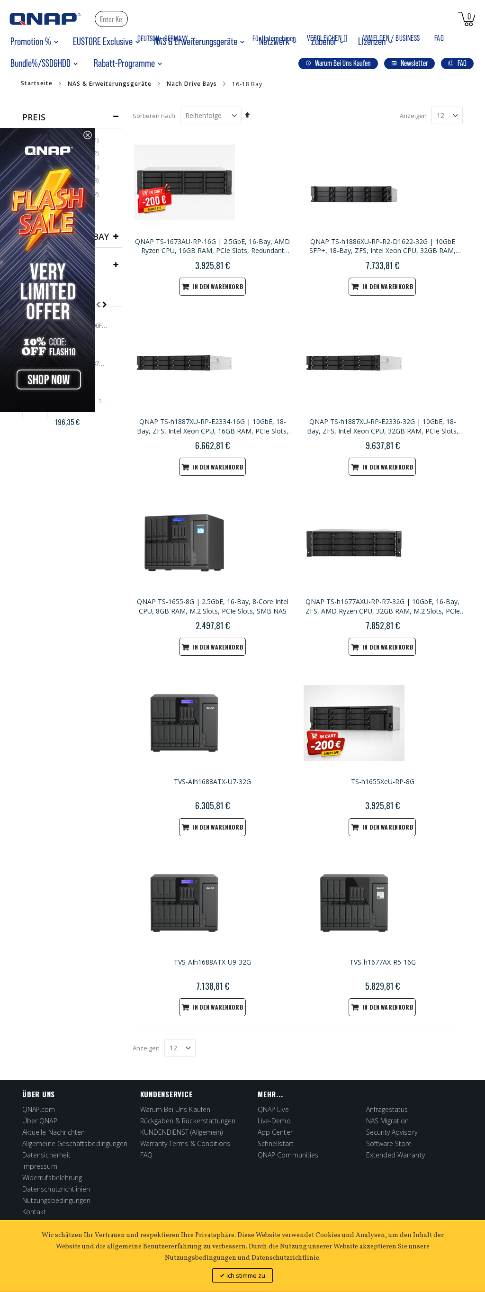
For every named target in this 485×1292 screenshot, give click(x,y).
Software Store (389, 1143)
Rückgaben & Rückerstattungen (188, 1120)
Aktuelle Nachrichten (53, 1132)
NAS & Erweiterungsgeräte (110, 84)
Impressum (39, 1166)
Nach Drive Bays (192, 84)
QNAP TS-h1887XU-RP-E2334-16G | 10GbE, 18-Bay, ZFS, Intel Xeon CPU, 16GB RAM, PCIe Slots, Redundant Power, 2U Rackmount (212, 426)
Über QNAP (39, 1120)
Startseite (37, 83)
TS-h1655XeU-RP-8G (382, 781)
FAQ (439, 38)
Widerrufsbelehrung (52, 1177)
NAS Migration (387, 1120)
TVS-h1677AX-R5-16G (383, 962)
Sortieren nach (154, 115)
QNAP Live (273, 1109)
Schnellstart (276, 1143)
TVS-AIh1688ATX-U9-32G (212, 962)
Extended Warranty (395, 1154)
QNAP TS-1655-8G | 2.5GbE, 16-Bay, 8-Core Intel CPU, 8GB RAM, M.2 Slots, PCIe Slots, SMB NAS (212, 606)
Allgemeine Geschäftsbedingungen (74, 1143)
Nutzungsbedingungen (56, 1200)
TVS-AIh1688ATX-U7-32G (212, 781)
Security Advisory (391, 1132)
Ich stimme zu (245, 1275)
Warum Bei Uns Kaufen (175, 1109)
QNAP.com (38, 1109)
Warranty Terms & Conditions (185, 1143)
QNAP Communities (288, 1154)
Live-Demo (274, 1120)
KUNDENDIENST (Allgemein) (181, 1132)
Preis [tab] (33, 117)
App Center (275, 1132)
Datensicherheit (46, 1154)
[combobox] (111, 19)
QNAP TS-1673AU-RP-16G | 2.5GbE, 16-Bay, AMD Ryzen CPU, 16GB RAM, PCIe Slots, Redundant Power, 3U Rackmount (212, 246)
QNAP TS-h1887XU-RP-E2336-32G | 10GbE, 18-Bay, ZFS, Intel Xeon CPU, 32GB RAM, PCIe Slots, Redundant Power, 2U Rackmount (382, 426)
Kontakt (34, 1211)
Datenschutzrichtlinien (56, 1188)
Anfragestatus (387, 1109)
